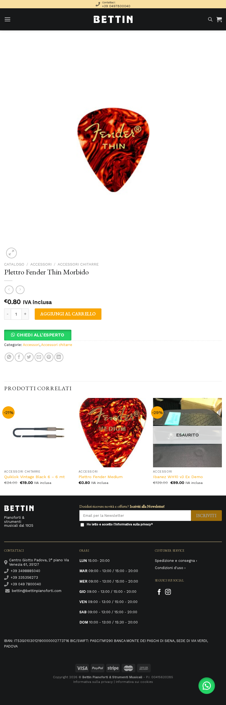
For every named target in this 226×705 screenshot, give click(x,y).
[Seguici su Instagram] (168, 592)
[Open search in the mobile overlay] (210, 19)
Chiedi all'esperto (40, 334)
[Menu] (7, 19)
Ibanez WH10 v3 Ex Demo (178, 477)
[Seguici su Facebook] (159, 592)
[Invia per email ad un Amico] (39, 357)
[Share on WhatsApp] (9, 357)
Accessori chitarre (78, 264)
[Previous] (4, 446)
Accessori (41, 264)
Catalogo (14, 264)
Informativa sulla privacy (133, 524)
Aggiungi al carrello (68, 314)
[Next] (221, 446)
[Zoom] (11, 253)
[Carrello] (219, 19)
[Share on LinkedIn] (58, 357)
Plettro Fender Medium (101, 477)
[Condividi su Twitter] (29, 357)
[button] (40, 334)
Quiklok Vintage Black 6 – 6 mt (34, 477)
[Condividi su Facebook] (19, 357)
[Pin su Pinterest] (48, 357)
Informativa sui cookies (134, 682)
